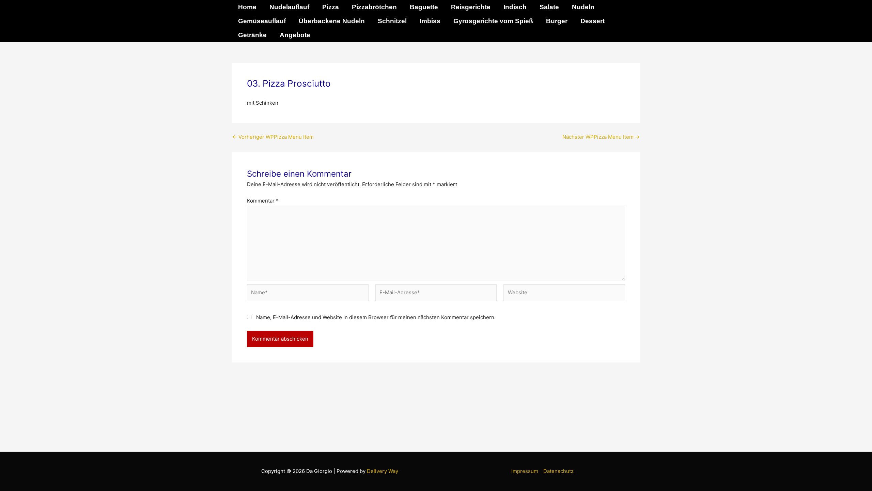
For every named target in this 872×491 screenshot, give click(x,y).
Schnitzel (392, 21)
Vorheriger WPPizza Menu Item (273, 136)
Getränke (252, 35)
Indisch (515, 7)
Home (247, 7)
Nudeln (583, 7)
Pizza (330, 7)
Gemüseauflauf (262, 21)
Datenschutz (558, 471)
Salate (549, 7)
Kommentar (263, 200)
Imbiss (430, 21)
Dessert (592, 21)
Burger (556, 21)
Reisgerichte (470, 7)
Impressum (524, 471)
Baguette (424, 7)
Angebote (295, 35)
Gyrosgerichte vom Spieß (493, 21)
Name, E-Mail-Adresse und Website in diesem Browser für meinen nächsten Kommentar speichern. (376, 317)
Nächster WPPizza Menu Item (601, 136)
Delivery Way (382, 471)
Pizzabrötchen (374, 7)
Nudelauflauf (289, 7)
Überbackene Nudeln (332, 21)
